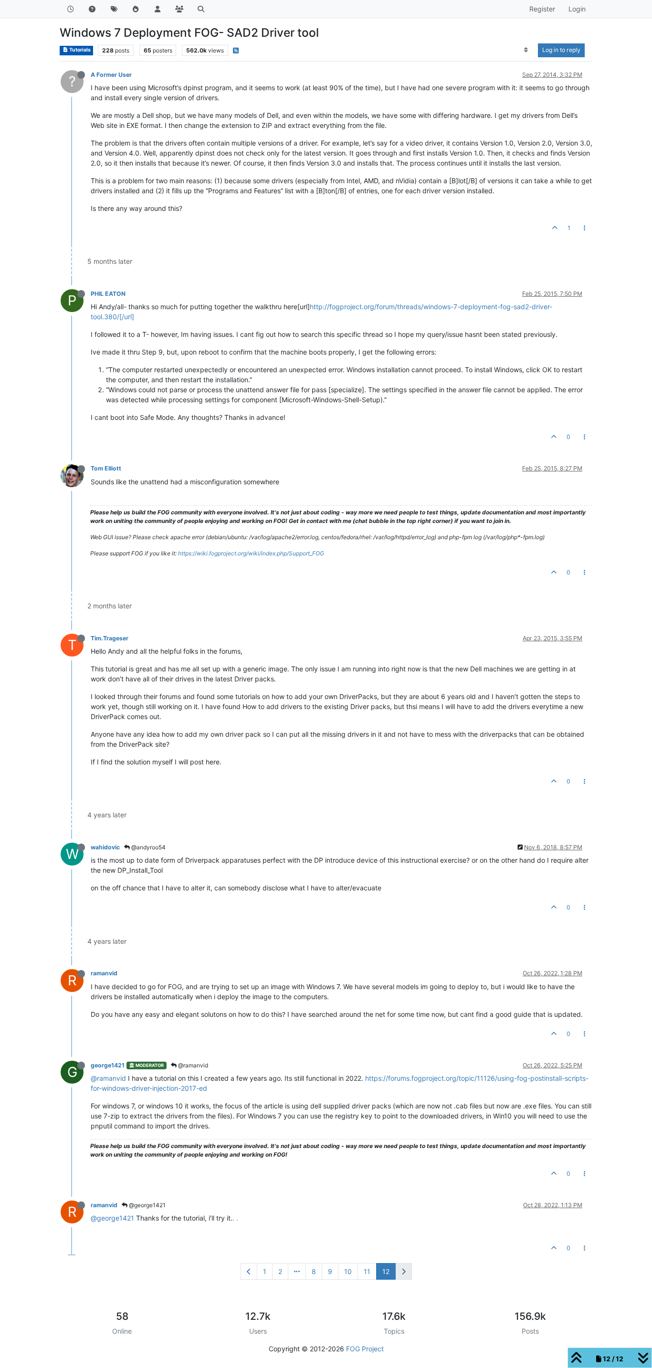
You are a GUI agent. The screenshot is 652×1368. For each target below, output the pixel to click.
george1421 (108, 1065)
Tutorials (79, 50)
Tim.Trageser (109, 638)
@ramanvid (192, 1065)
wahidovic (105, 847)
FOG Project (365, 1349)
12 (385, 1271)
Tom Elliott (106, 468)
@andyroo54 (148, 847)
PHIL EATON (108, 293)
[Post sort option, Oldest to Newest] (526, 50)
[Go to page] (297, 1271)
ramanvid (104, 973)
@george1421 (146, 1205)
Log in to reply (561, 49)
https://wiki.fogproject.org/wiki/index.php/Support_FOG (251, 553)
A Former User (111, 74)
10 (348, 1271)
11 (367, 1271)
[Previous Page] (249, 1271)
